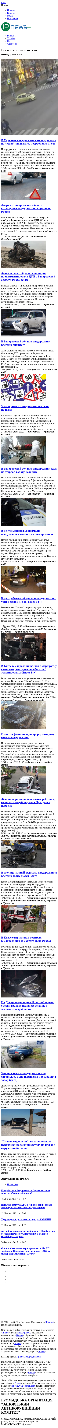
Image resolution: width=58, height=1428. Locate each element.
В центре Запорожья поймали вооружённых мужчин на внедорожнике (27, 532)
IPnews (5, 1332)
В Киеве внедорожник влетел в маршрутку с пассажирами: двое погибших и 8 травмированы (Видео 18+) (29, 669)
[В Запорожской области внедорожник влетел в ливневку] (23, 335)
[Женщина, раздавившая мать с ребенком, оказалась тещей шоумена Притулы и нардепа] (23, 793)
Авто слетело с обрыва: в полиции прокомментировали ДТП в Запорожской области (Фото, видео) (28, 276)
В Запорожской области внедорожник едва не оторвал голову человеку (29, 470)
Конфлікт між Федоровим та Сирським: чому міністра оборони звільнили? (25, 1191)
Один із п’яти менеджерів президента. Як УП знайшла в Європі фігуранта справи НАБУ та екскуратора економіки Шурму (25, 1251)
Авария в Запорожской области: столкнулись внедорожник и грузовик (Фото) (26, 208)
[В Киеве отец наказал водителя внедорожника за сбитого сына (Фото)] (23, 931)
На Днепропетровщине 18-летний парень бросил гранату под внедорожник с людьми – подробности (27, 1006)
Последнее (12, 1184)
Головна (11, 35)
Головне (11, 13)
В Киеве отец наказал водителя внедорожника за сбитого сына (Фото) (26, 939)
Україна (11, 38)
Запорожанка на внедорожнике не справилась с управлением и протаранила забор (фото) (28, 1077)
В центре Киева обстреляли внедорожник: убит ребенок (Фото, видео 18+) (28, 600)
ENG (3, 2)
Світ (9, 41)
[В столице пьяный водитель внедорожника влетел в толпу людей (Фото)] (23, 867)
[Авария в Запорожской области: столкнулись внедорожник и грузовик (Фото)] (23, 199)
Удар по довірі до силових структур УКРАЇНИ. (26, 1219)
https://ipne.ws (24, 1332)
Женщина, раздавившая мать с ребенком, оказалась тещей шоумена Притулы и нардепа (28, 802)
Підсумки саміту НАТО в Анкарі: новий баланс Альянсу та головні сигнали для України (26, 1206)
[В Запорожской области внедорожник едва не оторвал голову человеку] (23, 462)
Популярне (12, 18)
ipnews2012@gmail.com (29, 1356)
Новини (11, 10)
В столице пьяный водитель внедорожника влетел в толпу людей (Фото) (29, 874)
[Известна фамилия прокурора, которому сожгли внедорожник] (23, 728)
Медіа (10, 15)
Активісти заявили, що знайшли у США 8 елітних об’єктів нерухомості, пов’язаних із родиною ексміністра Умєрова (28, 1234)
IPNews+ (49, 1322)
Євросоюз (12, 43)
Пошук (4, 5)
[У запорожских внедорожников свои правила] (23, 400)
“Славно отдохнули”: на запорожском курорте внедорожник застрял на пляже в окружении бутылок (28, 1145)
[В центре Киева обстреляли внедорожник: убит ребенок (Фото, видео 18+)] (23, 592)
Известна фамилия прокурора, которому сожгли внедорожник (27, 735)
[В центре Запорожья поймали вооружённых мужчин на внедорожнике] (23, 525)
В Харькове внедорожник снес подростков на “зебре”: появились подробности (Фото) (28, 142)
